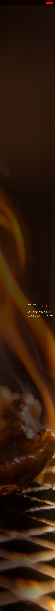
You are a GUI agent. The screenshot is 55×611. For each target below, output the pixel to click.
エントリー (49, 3)
